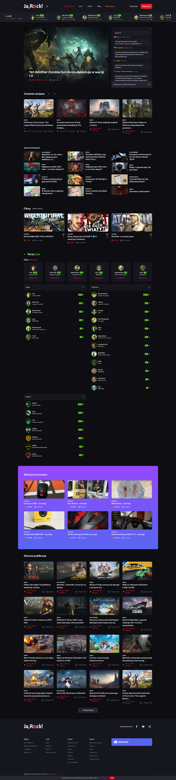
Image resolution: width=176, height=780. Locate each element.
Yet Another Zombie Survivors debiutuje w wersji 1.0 (66, 74)
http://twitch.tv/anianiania (123, 44)
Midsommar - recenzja (121, 503)
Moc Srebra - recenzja (77, 503)
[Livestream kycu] (55, 320)
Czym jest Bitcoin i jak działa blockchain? (138, 180)
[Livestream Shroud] (121, 370)
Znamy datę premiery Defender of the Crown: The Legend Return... (136, 696)
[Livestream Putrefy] (121, 311)
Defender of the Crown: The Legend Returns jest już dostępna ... (38, 125)
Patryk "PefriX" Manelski (39, 80)
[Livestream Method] (55, 438)
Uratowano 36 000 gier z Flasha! (96, 180)
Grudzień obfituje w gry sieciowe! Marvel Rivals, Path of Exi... (96, 156)
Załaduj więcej (88, 710)
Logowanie (27, 749)
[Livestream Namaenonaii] (55, 328)
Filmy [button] (90, 6)
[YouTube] (143, 726)
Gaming (26, 234)
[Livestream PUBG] (55, 446)
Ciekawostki (71, 746)
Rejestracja (146, 6)
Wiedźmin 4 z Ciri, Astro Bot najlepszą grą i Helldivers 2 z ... (52, 157)
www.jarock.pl (52, 774)
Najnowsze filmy (73, 743)
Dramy (70, 749)
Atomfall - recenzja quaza (122, 236)
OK (112, 778)
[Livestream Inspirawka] (121, 379)
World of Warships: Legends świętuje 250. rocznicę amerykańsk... (134, 623)
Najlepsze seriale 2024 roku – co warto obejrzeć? (53, 168)
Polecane (13, 18)
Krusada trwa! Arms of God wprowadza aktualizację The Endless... (69, 125)
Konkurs (92, 746)
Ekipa (7, 18)
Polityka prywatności (30, 746)
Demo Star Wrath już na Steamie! (71, 693)
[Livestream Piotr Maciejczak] (121, 320)
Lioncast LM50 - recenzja (35, 503)
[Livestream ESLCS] (55, 404)
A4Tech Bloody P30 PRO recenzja (82, 534)
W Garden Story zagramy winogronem (52, 192)
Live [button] (80, 6)
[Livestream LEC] (55, 421)
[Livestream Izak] (55, 294)
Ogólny (44, 177)
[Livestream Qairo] (121, 362)
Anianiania (119, 48)
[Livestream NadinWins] (121, 353)
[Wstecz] (48, 94)
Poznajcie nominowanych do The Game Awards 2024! (140, 156)
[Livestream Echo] (55, 412)
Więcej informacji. (103, 778)
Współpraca (109, 6)
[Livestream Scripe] (55, 455)
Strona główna (68, 6)
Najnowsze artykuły (96, 743)
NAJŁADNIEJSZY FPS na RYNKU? (39, 236)
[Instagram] (149, 726)
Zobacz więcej (36, 209)
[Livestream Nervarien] (55, 303)
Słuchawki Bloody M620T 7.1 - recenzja (128, 534)
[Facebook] (136, 726)
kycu (117, 37)
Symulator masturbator (139, 191)
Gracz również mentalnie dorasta (96, 192)
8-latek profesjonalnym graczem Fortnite (52, 180)
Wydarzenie (46, 152)
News (31, 68)
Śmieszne (71, 759)
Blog (99, 6)
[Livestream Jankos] (121, 303)
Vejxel (118, 61)
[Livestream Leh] (121, 387)
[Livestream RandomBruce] (121, 294)
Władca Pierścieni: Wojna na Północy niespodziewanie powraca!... (134, 125)
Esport (20, 18)
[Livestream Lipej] (121, 328)
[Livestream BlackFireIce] (55, 311)
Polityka (70, 756)
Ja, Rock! (29, 507)
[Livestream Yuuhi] (55, 337)
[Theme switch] (47, 6)
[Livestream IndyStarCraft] (121, 345)
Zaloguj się (133, 6)
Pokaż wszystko (51, 752)
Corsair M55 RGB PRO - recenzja (38, 534)
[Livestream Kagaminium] (121, 337)
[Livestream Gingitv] (55, 429)
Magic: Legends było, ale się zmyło (140, 168)
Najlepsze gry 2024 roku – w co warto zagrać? (97, 168)
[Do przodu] (54, 94)
